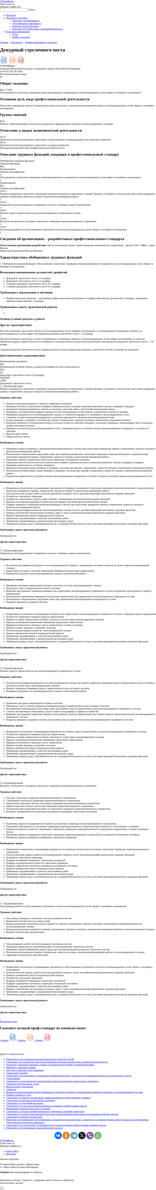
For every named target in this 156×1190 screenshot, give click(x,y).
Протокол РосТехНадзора (25, 26)
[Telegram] (74, 1135)
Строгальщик (13, 1078)
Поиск (32, 9)
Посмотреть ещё (9, 1021)
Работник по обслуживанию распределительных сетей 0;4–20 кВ (40, 1059)
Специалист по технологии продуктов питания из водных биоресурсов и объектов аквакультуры (57, 1062)
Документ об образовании (25, 20)
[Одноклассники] (66, 1135)
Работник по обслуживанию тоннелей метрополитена (34, 1128)
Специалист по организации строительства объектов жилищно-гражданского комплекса (52, 1081)
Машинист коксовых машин (21, 1067)
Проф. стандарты (21, 37)
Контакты (11, 1154)
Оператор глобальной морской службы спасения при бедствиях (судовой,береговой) (50, 1064)
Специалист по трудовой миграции (24, 1103)
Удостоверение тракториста (26, 23)
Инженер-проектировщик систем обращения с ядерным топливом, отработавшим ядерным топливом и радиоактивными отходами (74, 1092)
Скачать (4, 1040)
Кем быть (11, 15)
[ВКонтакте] (58, 1135)
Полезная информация (18, 31)
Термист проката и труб (18, 1095)
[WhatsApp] (97, 1135)
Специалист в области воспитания (24, 1117)
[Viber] (90, 1135)
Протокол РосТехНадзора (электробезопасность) (37, 29)
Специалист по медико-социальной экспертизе (30, 1100)
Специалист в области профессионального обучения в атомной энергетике (45, 1111)
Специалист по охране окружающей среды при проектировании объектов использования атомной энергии (62, 1114)
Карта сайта (12, 1151)
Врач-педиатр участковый (19, 1086)
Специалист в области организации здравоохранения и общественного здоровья (48, 1097)
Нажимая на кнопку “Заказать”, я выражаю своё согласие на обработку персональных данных (37, 1173)
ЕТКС (15, 34)
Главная (4, 42)
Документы (17, 42)
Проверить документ (17, 18)
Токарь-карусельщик (17, 1073)
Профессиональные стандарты (41, 42)
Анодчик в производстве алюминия (25, 1070)
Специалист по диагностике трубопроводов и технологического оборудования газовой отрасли (56, 1125)
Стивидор (11, 1089)
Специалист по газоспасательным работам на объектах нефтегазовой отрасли (46, 1106)
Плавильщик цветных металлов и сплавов (28, 1108)
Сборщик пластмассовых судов (22, 1084)
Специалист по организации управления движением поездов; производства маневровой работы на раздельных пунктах (68, 1075)
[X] (82, 1135)
